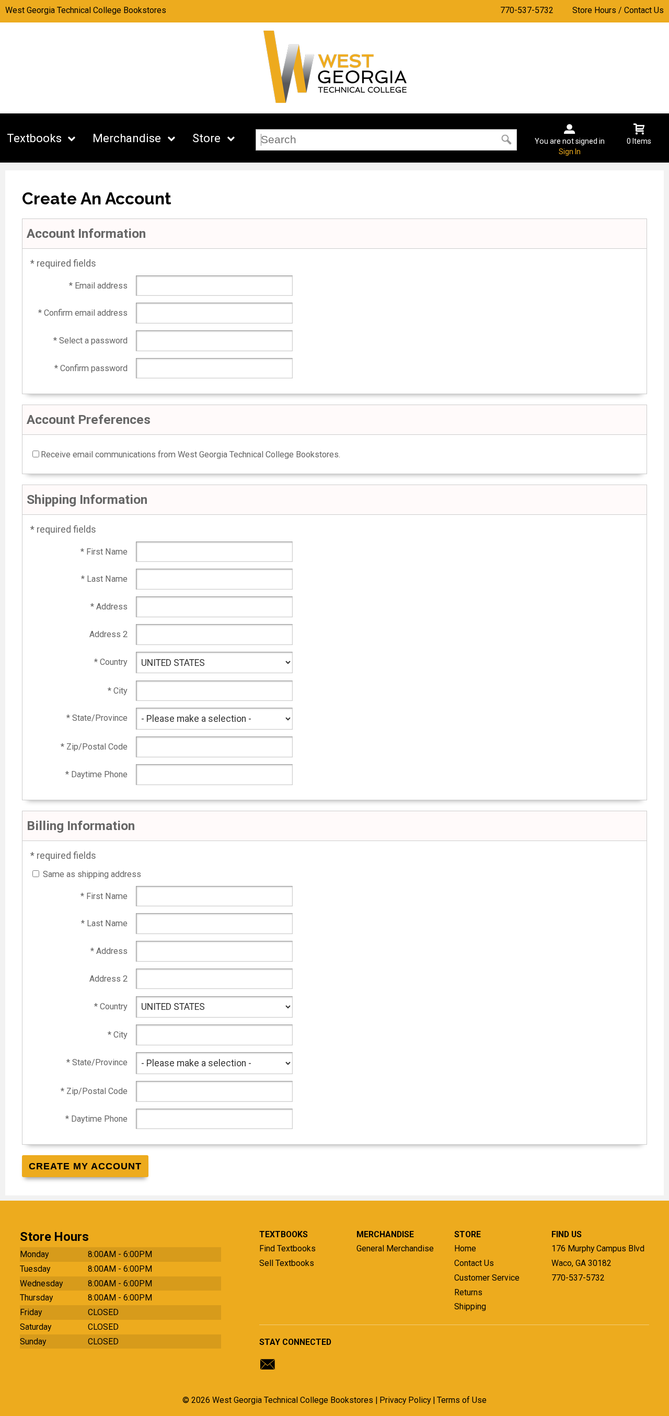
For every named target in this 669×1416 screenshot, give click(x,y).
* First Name (104, 552)
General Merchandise (395, 1248)
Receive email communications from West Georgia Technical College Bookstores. (190, 454)
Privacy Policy (405, 1400)
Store (206, 138)
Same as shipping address (92, 874)
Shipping (470, 1306)
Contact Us (474, 1263)
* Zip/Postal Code (94, 747)
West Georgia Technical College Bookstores (85, 10)
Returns (468, 1292)
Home (465, 1248)
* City (118, 691)
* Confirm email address (83, 313)
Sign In (570, 151)
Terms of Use (462, 1400)
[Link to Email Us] (267, 1366)
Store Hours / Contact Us (618, 10)
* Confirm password (91, 368)
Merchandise (127, 138)
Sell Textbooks (286, 1263)
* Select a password (90, 341)
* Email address (98, 286)
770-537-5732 (526, 10)
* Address (109, 607)
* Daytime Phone (96, 774)
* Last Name (104, 579)
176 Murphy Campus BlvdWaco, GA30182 (597, 1256)
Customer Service (487, 1278)
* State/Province (97, 718)
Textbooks (34, 138)
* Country (111, 662)
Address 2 (108, 634)
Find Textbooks (287, 1248)
